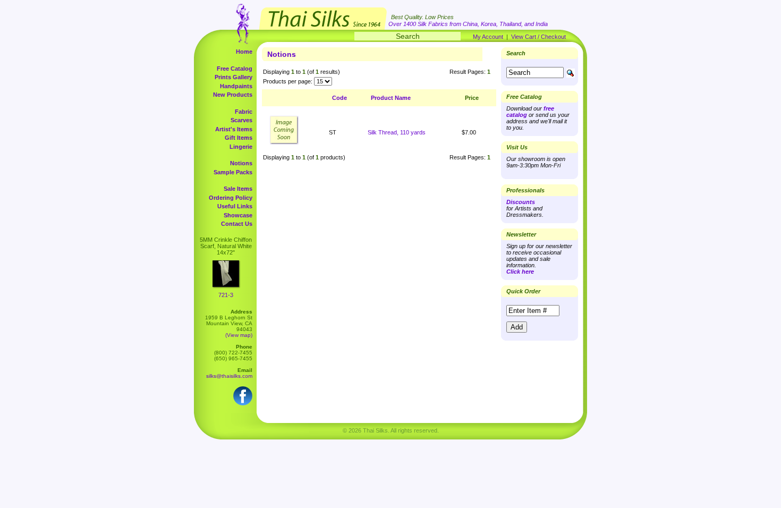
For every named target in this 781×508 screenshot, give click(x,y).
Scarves (241, 120)
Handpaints (236, 86)
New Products (232, 94)
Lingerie (241, 146)
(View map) (238, 335)
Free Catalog (234, 68)
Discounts (520, 202)
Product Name (391, 98)
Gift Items (238, 137)
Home (244, 51)
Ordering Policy (230, 197)
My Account (488, 36)
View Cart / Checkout (538, 36)
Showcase (238, 215)
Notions (241, 163)
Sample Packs (233, 172)
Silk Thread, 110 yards (397, 132)
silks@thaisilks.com (229, 376)
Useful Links (234, 206)
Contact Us (236, 224)
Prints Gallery (233, 77)
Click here (520, 271)
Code (339, 98)
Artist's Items (233, 129)
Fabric (243, 111)
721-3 (225, 295)
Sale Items (238, 188)
